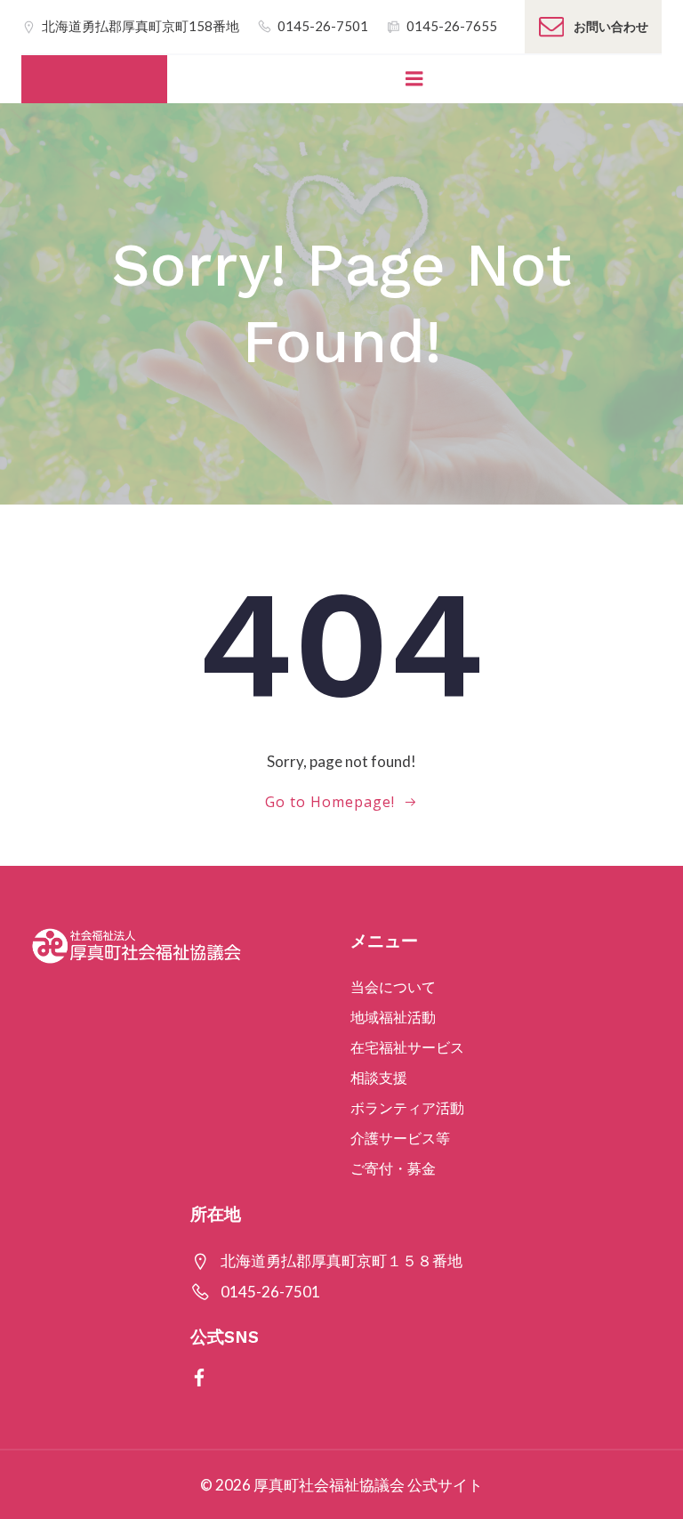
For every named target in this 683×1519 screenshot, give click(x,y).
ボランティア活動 (407, 1107)
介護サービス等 (400, 1137)
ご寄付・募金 (393, 1167)
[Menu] (414, 79)
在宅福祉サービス (407, 1046)
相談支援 (378, 1077)
